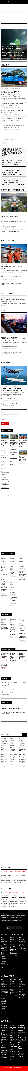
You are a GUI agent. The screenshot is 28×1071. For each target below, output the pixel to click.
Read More (4, 574)
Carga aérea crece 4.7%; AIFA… (10, 404)
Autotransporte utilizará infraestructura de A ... (5, 484)
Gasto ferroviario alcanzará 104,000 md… (13, 118)
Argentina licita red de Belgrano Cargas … (10, 92)
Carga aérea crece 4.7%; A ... (4, 749)
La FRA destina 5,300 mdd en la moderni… (13, 125)
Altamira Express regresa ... (13, 749)
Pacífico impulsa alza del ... (22, 749)
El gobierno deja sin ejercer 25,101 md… (13, 111)
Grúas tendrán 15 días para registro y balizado (22, 656)
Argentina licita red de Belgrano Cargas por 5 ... (4, 443)
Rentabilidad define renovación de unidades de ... (13, 461)
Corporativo (5, 685)
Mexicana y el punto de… (8, 398)
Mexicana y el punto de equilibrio (4, 666)
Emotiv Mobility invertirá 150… (9, 346)
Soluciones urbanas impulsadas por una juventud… (13, 337)
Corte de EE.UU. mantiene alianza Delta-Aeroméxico (11, 389)
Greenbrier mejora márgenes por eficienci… (13, 898)
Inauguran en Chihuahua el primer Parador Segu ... (23, 443)
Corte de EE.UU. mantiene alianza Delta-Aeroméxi (13, 657)
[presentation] (23, 734)
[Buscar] (3, 142)
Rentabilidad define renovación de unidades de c (4, 656)
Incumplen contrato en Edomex (9, 682)
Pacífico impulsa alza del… (8, 226)
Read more (24, 102)
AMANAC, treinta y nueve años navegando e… (13, 876)
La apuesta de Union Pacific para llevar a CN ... (22, 459)
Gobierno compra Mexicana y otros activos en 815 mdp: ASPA (12, 152)
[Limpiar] (5, 142)
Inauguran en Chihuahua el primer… (12, 267)
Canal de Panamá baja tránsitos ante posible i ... (14, 443)
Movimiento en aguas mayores (13, 300)
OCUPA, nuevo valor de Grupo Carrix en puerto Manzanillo (12, 163)
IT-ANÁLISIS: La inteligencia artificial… (12, 352)
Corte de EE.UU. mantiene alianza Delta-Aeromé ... (4, 463)
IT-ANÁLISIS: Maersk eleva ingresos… (12, 231)
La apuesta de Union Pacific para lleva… (13, 103)
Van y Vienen (6, 694)
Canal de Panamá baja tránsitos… (9, 217)
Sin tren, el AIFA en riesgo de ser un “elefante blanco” (12, 172)
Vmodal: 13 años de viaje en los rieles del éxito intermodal (13, 182)
